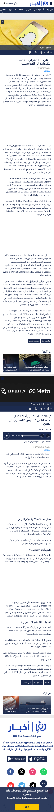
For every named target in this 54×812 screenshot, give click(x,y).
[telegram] (21, 785)
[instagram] (32, 771)
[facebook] (10, 771)
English (9, 3)
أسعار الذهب (39, 10)
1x (13, 435)
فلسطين (12, 10)
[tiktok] (32, 785)
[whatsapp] (43, 771)
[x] (21, 771)
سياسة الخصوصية (14, 798)
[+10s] (48, 436)
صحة (21, 10)
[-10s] (42, 436)
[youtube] (10, 785)
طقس (3, 10)
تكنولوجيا (47, 71)
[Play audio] (6, 435)
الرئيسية (50, 10)
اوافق (27, 806)
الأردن (28, 10)
